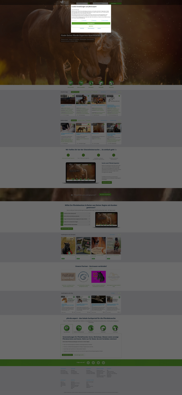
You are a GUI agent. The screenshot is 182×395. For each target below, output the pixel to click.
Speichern (91, 26)
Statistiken (84, 20)
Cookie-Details (82, 28)
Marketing (94, 20)
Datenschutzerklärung (91, 28)
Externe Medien (105, 20)
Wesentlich (75, 20)
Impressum (99, 28)
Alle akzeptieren (91, 23)
